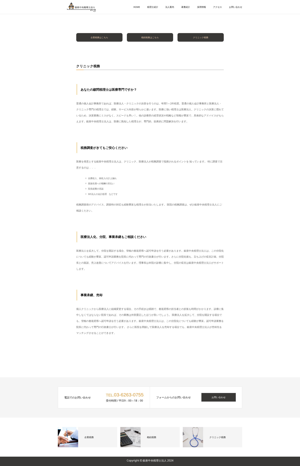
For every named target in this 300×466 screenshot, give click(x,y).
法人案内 (169, 6)
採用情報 (201, 6)
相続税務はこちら (150, 37)
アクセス (217, 6)
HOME (136, 6)
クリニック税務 (200, 37)
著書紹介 (185, 6)
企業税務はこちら (99, 37)
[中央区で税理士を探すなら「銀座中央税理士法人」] (81, 7)
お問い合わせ (235, 6)
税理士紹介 (152, 6)
